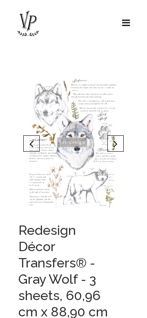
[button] (31, 143)
